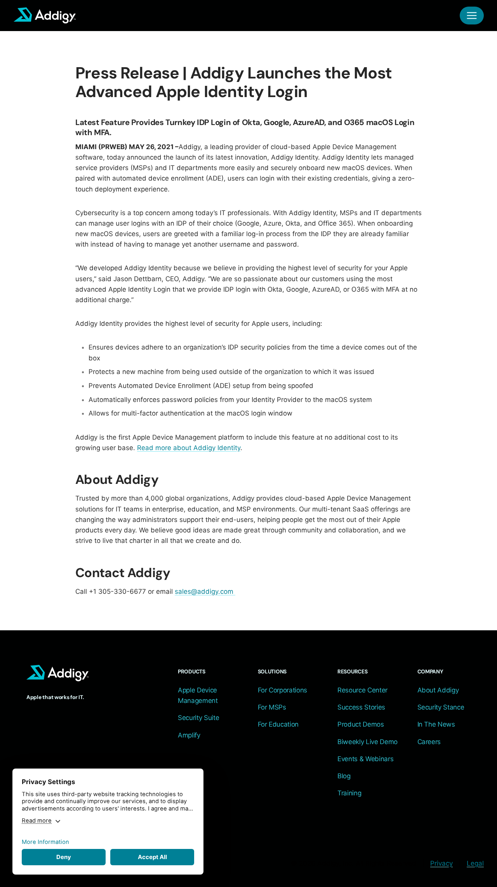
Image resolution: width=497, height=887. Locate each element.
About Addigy (438, 690)
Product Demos (360, 724)
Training (349, 793)
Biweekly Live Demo (367, 742)
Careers (429, 742)
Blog (344, 776)
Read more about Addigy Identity (188, 448)
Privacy (441, 863)
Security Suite (198, 718)
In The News (436, 724)
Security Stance (440, 707)
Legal (475, 863)
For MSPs (272, 707)
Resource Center (362, 690)
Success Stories (361, 707)
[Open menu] (472, 15)
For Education (278, 724)
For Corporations (283, 690)
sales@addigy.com (204, 591)
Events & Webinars (365, 759)
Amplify (189, 735)
